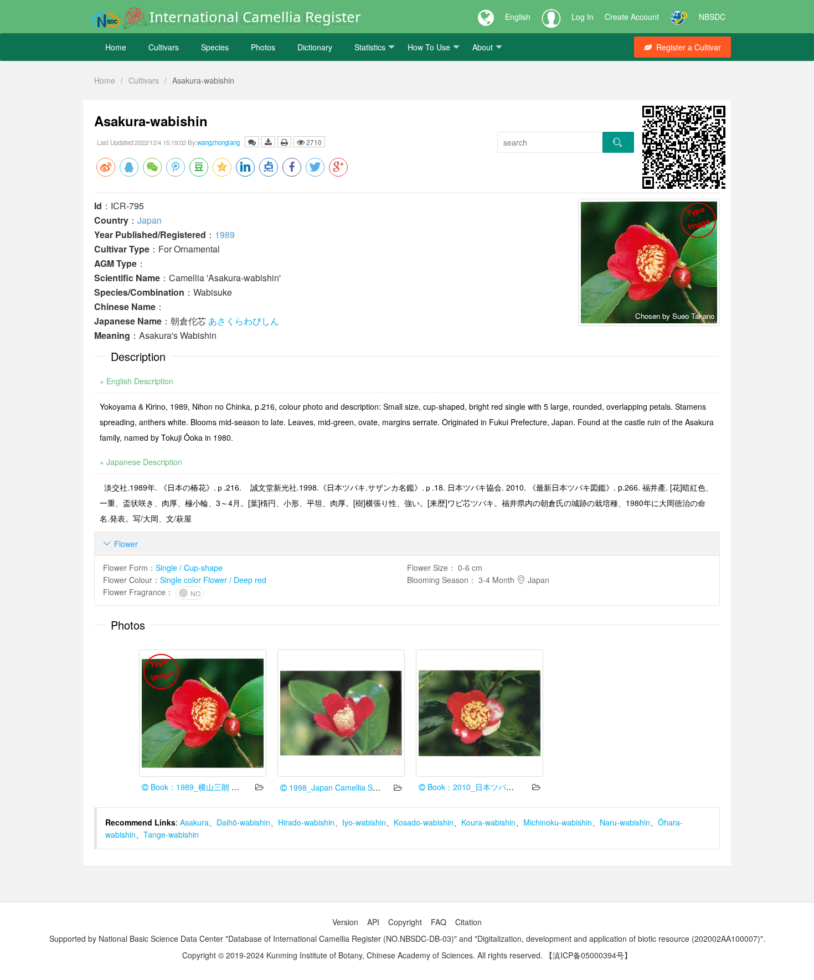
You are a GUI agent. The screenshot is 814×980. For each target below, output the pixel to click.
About (482, 47)
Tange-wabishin (171, 834)
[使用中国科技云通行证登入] (678, 16)
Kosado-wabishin (424, 822)
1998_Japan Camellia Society (340, 787)
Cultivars (163, 47)
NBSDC (712, 16)
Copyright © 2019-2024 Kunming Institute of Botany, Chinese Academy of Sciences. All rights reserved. (362, 955)
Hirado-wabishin (306, 822)
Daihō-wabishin (243, 822)
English (517, 16)
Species (215, 47)
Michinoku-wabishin (557, 822)
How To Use (429, 47)
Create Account (632, 16)
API (373, 921)
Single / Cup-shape (189, 567)
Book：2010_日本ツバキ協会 (477, 786)
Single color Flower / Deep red (213, 579)
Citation (468, 921)
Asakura (194, 822)
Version (345, 921)
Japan (149, 220)
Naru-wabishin (625, 822)
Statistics (369, 47)
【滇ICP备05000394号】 (588, 955)
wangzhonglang (218, 142)
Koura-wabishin (488, 822)
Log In (582, 16)
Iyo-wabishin (364, 822)
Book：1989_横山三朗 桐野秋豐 (205, 786)
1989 (225, 234)
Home (115, 47)
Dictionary (314, 47)
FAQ (438, 921)
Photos (263, 47)
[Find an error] (252, 141)
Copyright (405, 921)
